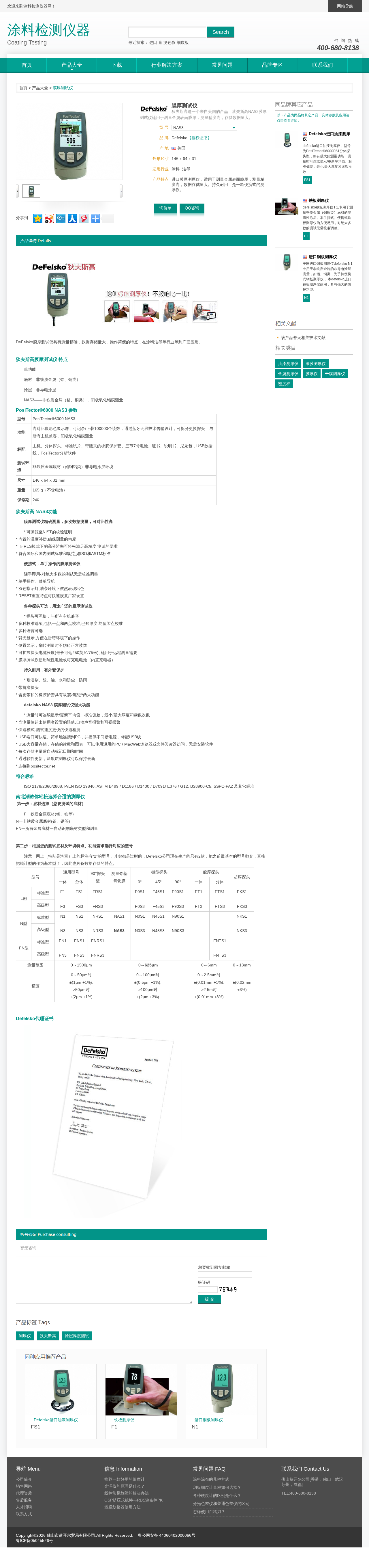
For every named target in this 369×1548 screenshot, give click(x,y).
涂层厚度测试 (77, 1335)
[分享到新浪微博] (49, 218)
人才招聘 (24, 1507)
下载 (117, 65)
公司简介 (24, 1479)
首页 (27, 65)
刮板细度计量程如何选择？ (217, 1487)
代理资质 (24, 1493)
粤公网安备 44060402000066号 (166, 1535)
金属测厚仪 (288, 373)
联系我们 (322, 65)
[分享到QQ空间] (37, 218)
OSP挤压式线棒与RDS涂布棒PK (133, 1500)
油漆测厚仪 (288, 363)
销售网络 (24, 1486)
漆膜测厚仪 (316, 363)
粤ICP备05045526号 (34, 1540)
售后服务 (24, 1500)
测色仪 (169, 42)
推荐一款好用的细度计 (124, 1479)
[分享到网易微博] (83, 218)
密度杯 (284, 383)
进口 (153, 42)
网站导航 (345, 6)
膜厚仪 (312, 373)
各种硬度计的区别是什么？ (217, 1495)
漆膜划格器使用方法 (122, 1507)
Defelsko (154, 856)
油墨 (186, 169)
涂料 (176, 169)
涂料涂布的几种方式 (211, 1479)
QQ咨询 (192, 208)
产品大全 (40, 87)
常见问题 (222, 65)
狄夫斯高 (48, 1335)
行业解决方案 (166, 65)
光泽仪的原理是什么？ (124, 1486)
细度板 (183, 42)
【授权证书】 (199, 137)
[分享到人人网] (72, 218)
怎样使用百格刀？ (209, 1511)
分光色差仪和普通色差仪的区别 (221, 1503)
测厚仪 (25, 1335)
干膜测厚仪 (335, 373)
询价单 (165, 208)
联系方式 (24, 1514)
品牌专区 (272, 65)
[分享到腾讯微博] (60, 218)
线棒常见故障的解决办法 (126, 1493)
